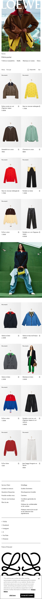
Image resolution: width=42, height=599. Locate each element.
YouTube (5, 535)
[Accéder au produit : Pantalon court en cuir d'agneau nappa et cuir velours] (31, 400)
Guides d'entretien (26, 488)
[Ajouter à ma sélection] (18, 106)
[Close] (39, 579)
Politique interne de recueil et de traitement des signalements (29, 511)
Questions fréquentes (8, 492)
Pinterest (5, 539)
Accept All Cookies (27, 595)
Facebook (6, 525)
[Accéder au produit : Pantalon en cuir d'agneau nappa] (31, 214)
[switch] (39, 70)
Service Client (6, 485)
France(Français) (7, 547)
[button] (31, 70)
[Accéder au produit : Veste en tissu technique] (31, 318)
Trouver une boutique (8, 499)
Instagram (6, 528)
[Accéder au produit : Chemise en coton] (31, 132)
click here (12, 595)
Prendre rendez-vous (8, 495)
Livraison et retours (7, 488)
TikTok (5, 521)
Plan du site (5, 502)
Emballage (24, 485)
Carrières (24, 495)
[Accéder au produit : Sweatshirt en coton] (10, 132)
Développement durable (28, 492)
